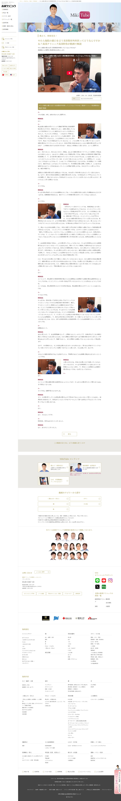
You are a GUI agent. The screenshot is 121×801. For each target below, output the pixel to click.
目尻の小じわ (25, 657)
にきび (69, 650)
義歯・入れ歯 (48, 689)
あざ (69, 639)
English (13, 74)
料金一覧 (5, 13)
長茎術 (46, 762)
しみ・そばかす (71, 648)
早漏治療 (47, 758)
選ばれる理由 (13, 68)
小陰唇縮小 (70, 760)
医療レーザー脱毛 (95, 643)
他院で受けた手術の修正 (96, 654)
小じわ (23, 642)
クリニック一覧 (7, 19)
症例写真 (5, 23)
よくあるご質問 (40, 572)
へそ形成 (93, 646)
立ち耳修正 (93, 684)
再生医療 (47, 652)
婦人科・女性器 (94, 648)
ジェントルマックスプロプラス (98, 745)
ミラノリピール (71, 703)
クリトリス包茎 (71, 758)
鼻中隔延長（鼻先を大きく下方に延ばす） (78, 684)
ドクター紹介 (7, 16)
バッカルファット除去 (73, 716)
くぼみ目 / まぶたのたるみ (28, 639)
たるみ (23, 648)
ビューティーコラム (85, 771)
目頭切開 (24, 712)
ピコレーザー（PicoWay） (74, 714)
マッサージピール (72, 706)
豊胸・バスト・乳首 (95, 637)
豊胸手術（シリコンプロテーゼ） (99, 758)
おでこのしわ (25, 637)
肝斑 (69, 657)
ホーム (21, 1)
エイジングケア (26, 634)
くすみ (69, 643)
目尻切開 (24, 714)
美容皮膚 (70, 696)
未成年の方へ (13, 65)
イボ (69, 641)
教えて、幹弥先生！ (34, 1)
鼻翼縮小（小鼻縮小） (73, 689)
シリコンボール (49, 760)
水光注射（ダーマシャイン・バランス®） (78, 701)
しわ (23, 646)
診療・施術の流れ (8, 26)
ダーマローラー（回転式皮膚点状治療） (77, 720)
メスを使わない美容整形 (96, 652)
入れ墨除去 (93, 661)
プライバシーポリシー (107, 789)
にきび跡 (70, 652)
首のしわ (24, 659)
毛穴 (69, 646)
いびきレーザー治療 (50, 748)
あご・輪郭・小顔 (49, 637)
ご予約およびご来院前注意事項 (93, 789)
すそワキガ (70, 756)
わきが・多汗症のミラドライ (75, 745)
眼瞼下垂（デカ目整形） (28, 707)
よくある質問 (99, 771)
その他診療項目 (94, 663)
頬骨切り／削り (26, 685)
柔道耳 (92, 686)
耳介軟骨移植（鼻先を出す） (75, 691)
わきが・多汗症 (94, 641)
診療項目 (5, 9)
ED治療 (47, 756)
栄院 (96, 606)
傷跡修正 (93, 650)
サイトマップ (30, 789)
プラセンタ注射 (71, 708)
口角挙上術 (47, 705)
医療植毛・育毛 (94, 659)
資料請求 (77, 593)
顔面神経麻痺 (48, 745)
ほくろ (69, 654)
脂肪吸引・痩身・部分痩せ (97, 639)
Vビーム (70, 735)
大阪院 (108, 606)
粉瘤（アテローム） (73, 659)
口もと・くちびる (49, 646)
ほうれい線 (25, 654)
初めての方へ (5, 65)
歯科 (46, 639)
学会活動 (5, 71)
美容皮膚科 (71, 634)
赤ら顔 (69, 637)
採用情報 (5, 29)
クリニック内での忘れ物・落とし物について (74, 789)
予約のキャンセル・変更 (9, 47)
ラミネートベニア (49, 691)
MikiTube (26, 1)
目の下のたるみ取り (27, 709)
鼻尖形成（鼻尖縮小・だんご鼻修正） (77, 686)
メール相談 (7, 42)
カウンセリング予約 (8, 38)
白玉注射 (70, 699)
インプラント (48, 684)
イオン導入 (70, 733)
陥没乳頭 (93, 760)
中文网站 (6, 74)
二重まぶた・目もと (50, 648)
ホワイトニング (49, 686)
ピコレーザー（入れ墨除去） (98, 699)
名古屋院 (108, 602)
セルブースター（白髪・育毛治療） (30, 760)
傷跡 (23, 745)
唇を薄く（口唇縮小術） (51, 699)
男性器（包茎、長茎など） (97, 657)
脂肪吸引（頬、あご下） (28, 687)
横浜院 (108, 599)
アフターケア (68, 593)
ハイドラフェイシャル (73, 718)
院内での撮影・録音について (55, 789)
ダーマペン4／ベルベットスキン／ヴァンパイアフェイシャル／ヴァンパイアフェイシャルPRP (78, 725)
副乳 (92, 756)
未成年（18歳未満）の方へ (41, 789)
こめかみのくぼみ (26, 644)
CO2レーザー (71, 737)
